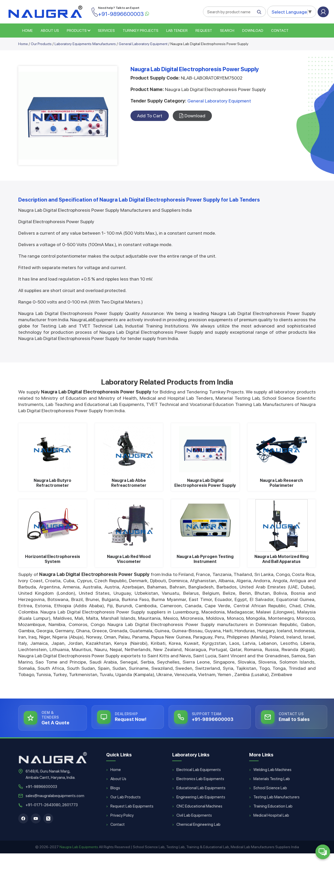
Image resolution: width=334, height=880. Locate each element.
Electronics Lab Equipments (200, 778)
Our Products (41, 44)
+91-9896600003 (41, 786)
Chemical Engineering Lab (198, 824)
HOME (27, 30)
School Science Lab (270, 788)
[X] (48, 818)
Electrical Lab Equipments (198, 769)
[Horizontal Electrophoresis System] (53, 525)
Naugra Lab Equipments (78, 847)
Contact (280, 30)
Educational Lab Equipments (200, 788)
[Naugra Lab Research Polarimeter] (282, 449)
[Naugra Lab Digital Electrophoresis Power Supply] (205, 449)
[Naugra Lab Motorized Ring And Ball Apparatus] (282, 525)
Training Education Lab (273, 806)
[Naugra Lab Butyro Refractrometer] (53, 449)
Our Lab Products (125, 797)
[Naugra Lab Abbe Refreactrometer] (129, 449)
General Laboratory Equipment (143, 44)
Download (252, 30)
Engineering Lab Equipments (200, 797)
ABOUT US (50, 30)
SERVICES (106, 30)
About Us (118, 778)
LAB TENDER (177, 30)
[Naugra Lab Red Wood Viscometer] (129, 525)
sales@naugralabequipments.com (55, 795)
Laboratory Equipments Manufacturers (85, 44)
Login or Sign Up (323, 12)
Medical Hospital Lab (271, 815)
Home (23, 44)
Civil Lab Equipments (194, 815)
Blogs (115, 788)
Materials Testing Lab (271, 778)
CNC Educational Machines (199, 806)
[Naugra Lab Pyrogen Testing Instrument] (205, 525)
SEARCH (227, 30)
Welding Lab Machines (272, 769)
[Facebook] (23, 818)
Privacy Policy (122, 815)
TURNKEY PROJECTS (140, 30)
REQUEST (203, 30)
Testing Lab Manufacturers (276, 797)
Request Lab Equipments (131, 806)
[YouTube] (36, 818)
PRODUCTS (77, 30)
